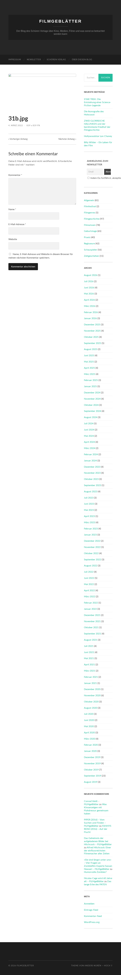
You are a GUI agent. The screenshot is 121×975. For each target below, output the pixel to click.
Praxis (87, 237)
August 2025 (90, 349)
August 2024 (90, 417)
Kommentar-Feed (93, 916)
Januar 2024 (90, 460)
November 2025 (92, 331)
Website (12, 239)
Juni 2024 (89, 430)
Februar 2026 (91, 312)
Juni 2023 (89, 504)
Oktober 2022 (91, 553)
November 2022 (92, 547)
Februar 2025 (91, 380)
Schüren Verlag (56, 60)
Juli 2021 (88, 646)
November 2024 (92, 399)
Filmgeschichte (91, 219)
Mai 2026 (89, 294)
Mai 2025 (89, 362)
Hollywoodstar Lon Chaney (98, 136)
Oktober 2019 (91, 770)
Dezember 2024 (92, 392)
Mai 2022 (89, 584)
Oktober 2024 (91, 405)
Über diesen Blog (82, 60)
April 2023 (89, 516)
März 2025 (89, 374)
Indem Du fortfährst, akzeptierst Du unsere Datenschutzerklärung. (100, 178)
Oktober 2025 (91, 337)
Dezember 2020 (92, 689)
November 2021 (92, 621)
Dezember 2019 (92, 757)
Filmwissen (89, 225)
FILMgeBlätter (60, 21)
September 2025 (92, 343)
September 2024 (92, 411)
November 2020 (92, 695)
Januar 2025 (90, 386)
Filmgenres (89, 212)
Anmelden (89, 904)
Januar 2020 (90, 751)
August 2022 (90, 565)
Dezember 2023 (92, 467)
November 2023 (92, 473)
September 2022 (92, 559)
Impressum (14, 60)
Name (12, 209)
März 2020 (89, 739)
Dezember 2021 (92, 615)
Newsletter (34, 60)
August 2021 (90, 640)
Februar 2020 (91, 745)
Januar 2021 (90, 683)
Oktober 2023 (91, 479)
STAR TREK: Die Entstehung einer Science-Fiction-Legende (97, 102)
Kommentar (15, 175)
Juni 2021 (89, 652)
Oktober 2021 (91, 627)
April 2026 (89, 300)
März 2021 (89, 671)
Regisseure (89, 243)
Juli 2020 (88, 714)
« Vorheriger (18, 139)
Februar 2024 (91, 454)
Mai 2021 (89, 658)
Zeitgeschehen (91, 256)
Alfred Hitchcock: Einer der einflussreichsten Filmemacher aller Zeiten (97, 850)
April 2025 (89, 368)
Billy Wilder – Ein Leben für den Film (98, 144)
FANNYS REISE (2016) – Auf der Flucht (97, 829)
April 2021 (89, 664)
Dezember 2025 (92, 324)
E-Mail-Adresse (17, 224)
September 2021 (92, 634)
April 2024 (89, 442)
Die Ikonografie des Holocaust (94, 113)
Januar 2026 (90, 318)
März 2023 (89, 522)
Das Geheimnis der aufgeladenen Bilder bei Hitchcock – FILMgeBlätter (98, 841)
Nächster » (67, 139)
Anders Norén (93, 966)
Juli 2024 (88, 423)
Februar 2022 (91, 603)
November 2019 (92, 763)
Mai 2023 (89, 510)
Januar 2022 (90, 609)
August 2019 (90, 782)
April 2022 (89, 590)
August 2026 (90, 275)
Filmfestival (90, 206)
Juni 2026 (89, 287)
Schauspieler (90, 250)
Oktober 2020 (91, 702)
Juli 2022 (88, 572)
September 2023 (92, 485)
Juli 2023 (88, 498)
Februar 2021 (91, 677)
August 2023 (90, 491)
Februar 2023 (91, 529)
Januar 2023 (90, 535)
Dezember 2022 (92, 541)
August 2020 (90, 708)
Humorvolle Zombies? (95, 872)
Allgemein (89, 200)
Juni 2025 (89, 355)
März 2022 (89, 596)
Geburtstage (90, 231)
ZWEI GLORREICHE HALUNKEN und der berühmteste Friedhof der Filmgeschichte (97, 125)
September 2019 (92, 776)
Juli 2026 (88, 281)
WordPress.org (91, 922)
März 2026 (89, 306)
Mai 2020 (89, 726)
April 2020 (89, 732)
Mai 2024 (89, 436)
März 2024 (89, 448)
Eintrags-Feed (91, 910)
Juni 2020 (89, 720)
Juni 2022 (89, 578)
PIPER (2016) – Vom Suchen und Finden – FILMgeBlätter (95, 823)
